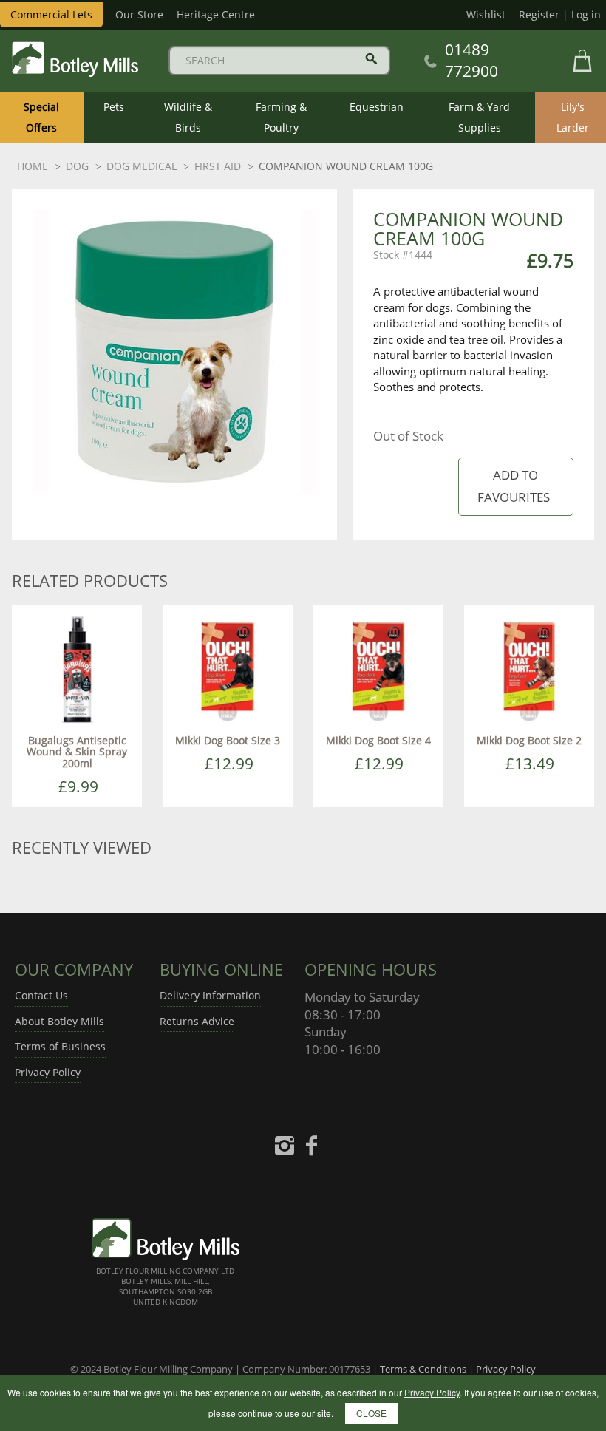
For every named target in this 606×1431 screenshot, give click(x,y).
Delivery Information (210, 995)
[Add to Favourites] (515, 487)
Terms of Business (60, 1046)
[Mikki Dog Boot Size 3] (227, 669)
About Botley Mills (59, 1021)
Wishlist (485, 14)
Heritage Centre (216, 14)
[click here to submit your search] (371, 59)
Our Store (139, 14)
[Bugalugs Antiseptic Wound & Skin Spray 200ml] (77, 669)
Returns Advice (197, 1021)
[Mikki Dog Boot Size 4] (378, 669)
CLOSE (371, 1413)
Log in (586, 14)
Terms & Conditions (423, 1369)
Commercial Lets (51, 14)
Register (539, 14)
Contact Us (41, 995)
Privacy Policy (48, 1072)
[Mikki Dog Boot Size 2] (529, 669)
